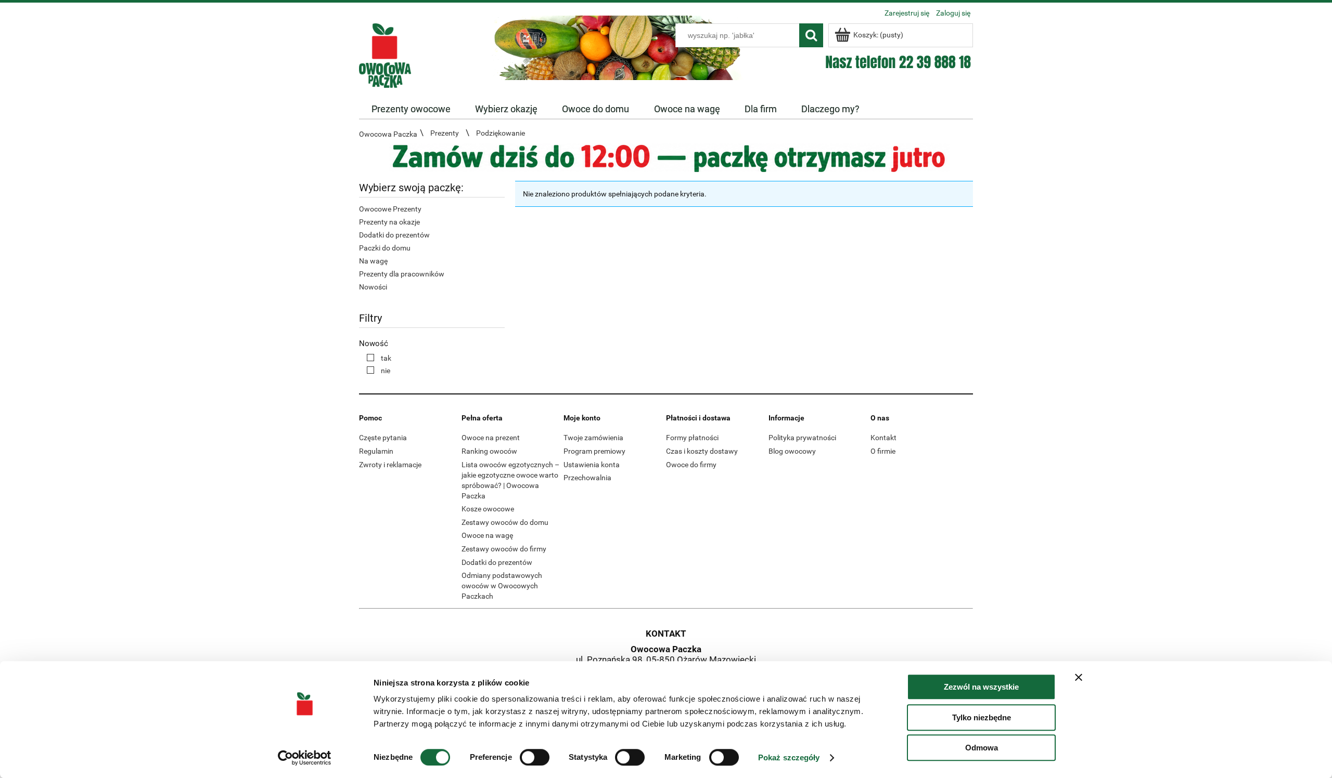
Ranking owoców (489, 451)
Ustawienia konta (591, 464)
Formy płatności (692, 437)
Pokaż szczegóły (789, 757)
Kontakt (883, 437)
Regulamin (376, 451)
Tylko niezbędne (981, 717)
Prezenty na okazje (389, 222)
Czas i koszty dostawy (702, 451)
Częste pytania (383, 437)
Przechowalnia (587, 477)
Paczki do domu (385, 248)
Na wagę (373, 261)
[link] (376, 358)
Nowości (373, 287)
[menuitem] (411, 109)
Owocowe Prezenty (390, 209)
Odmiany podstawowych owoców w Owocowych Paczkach (502, 585)
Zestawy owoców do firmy (504, 549)
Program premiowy (594, 451)
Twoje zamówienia (593, 437)
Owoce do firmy (691, 464)
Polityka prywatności (802, 437)
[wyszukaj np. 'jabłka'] (811, 35)
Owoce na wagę (487, 535)
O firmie (882, 451)
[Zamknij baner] (1078, 677)
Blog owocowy (792, 451)
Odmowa (981, 747)
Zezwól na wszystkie (981, 686)
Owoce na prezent (491, 437)
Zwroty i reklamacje (390, 464)
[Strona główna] (385, 54)
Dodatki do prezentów (394, 235)
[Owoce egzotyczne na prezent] (666, 156)
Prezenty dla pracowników (401, 274)
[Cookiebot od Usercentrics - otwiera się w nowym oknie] (304, 758)
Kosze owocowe (488, 509)
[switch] (534, 757)
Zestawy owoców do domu (505, 522)
